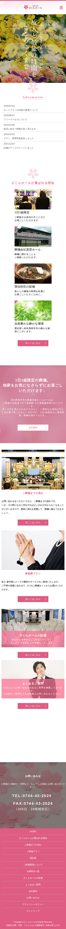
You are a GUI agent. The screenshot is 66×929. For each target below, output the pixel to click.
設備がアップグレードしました (19, 148)
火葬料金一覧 (33, 871)
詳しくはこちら (33, 343)
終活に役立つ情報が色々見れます (20, 129)
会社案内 (33, 427)
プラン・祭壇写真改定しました (19, 138)
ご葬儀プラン (33, 851)
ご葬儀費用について (33, 864)
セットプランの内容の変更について (21, 110)
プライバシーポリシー (33, 904)
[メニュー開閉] (61, 7)
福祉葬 (33, 858)
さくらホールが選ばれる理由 (33, 838)
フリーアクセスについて (15, 119)
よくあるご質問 (33, 884)
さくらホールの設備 (33, 878)
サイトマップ (33, 911)
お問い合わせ (33, 897)
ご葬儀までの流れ (33, 844)
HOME (33, 831)
